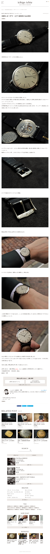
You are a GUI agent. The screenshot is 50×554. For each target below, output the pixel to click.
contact (34, 455)
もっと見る (43, 390)
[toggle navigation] (2, 2)
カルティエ (10, 493)
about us (16, 455)
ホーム (3, 9)
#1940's (10, 506)
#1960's (3, 18)
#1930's (32, 506)
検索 (30, 450)
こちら (16, 368)
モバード (28, 497)
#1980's (31, 507)
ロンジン (28, 493)
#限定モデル (10, 509)
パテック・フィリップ (13, 490)
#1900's (27, 509)
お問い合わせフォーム (14, 381)
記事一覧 (29, 464)
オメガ (27, 491)
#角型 (21, 506)
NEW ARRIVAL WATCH (8, 9)
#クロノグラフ (11, 507)
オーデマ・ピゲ (18, 13)
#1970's (18, 507)
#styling (33, 509)
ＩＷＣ (9, 495)
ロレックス (28, 490)
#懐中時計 (25, 507)
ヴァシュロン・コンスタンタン (15, 491)
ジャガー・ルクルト (12, 497)
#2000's (22, 509)
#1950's (16, 506)
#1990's (17, 509)
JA (48, 1)
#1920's (36, 507)
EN (46, 1)
